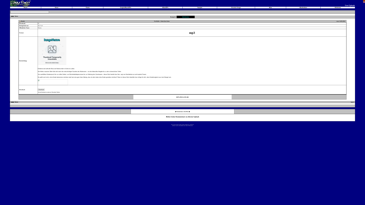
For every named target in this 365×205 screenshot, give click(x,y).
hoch (352, 102)
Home (16, 16)
